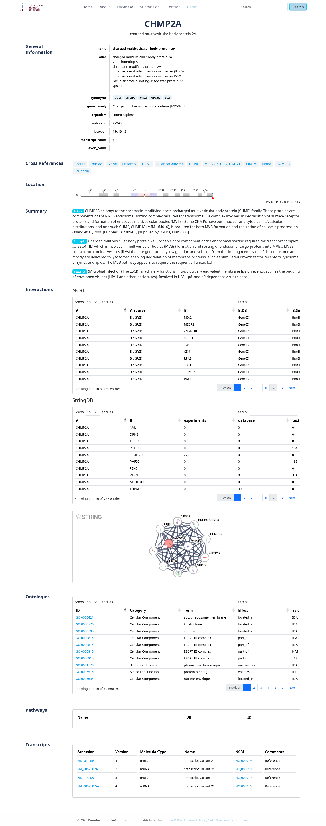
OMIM (251, 163)
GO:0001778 (85, 665)
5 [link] (266, 388)
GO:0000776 (85, 624)
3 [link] (252, 388)
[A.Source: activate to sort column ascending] (156, 310)
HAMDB (283, 163)
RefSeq (96, 163)
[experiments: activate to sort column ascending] (210, 420)
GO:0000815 (85, 638)
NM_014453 (86, 760)
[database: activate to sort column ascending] (264, 420)
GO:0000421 (85, 617)
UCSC (146, 163)
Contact (173, 6)
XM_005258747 (88, 786)
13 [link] (281, 388)
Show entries (94, 301)
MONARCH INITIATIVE (222, 163)
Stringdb (82, 171)
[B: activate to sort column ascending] (210, 310)
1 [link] (237, 388)
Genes (192, 6)
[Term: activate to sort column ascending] (210, 610)
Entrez (80, 163)
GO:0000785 (85, 631)
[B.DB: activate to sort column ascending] (264, 310)
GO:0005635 (85, 679)
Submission (150, 6)
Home (87, 6)
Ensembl (129, 163)
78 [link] (281, 498)
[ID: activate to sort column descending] (102, 610)
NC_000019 (243, 760)
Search (298, 6)
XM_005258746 (88, 769)
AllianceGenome (170, 163)
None (112, 163)
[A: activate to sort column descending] (102, 310)
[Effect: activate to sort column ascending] (264, 610)
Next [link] (292, 388)
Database (125, 6)
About (105, 6)
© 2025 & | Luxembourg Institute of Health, (163, 820)
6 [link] (282, 687)
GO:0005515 (85, 672)
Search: (241, 301)
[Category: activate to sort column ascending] (156, 610)
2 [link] (244, 388)
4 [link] (259, 388)
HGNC (194, 163)
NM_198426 (86, 778)
